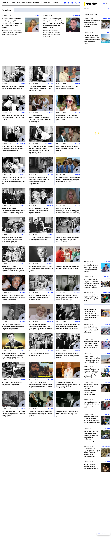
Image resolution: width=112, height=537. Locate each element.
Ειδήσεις (5, 2)
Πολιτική (13, 2)
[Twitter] (76, 2)
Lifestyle (55, 2)
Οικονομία (21, 2)
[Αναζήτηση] (109, 9)
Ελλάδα (29, 2)
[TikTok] (79, 2)
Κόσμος (36, 2)
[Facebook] (69, 2)
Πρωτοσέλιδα (45, 2)
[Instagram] (72, 2)
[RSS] (65, 2)
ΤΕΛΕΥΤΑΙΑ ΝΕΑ (90, 15)
